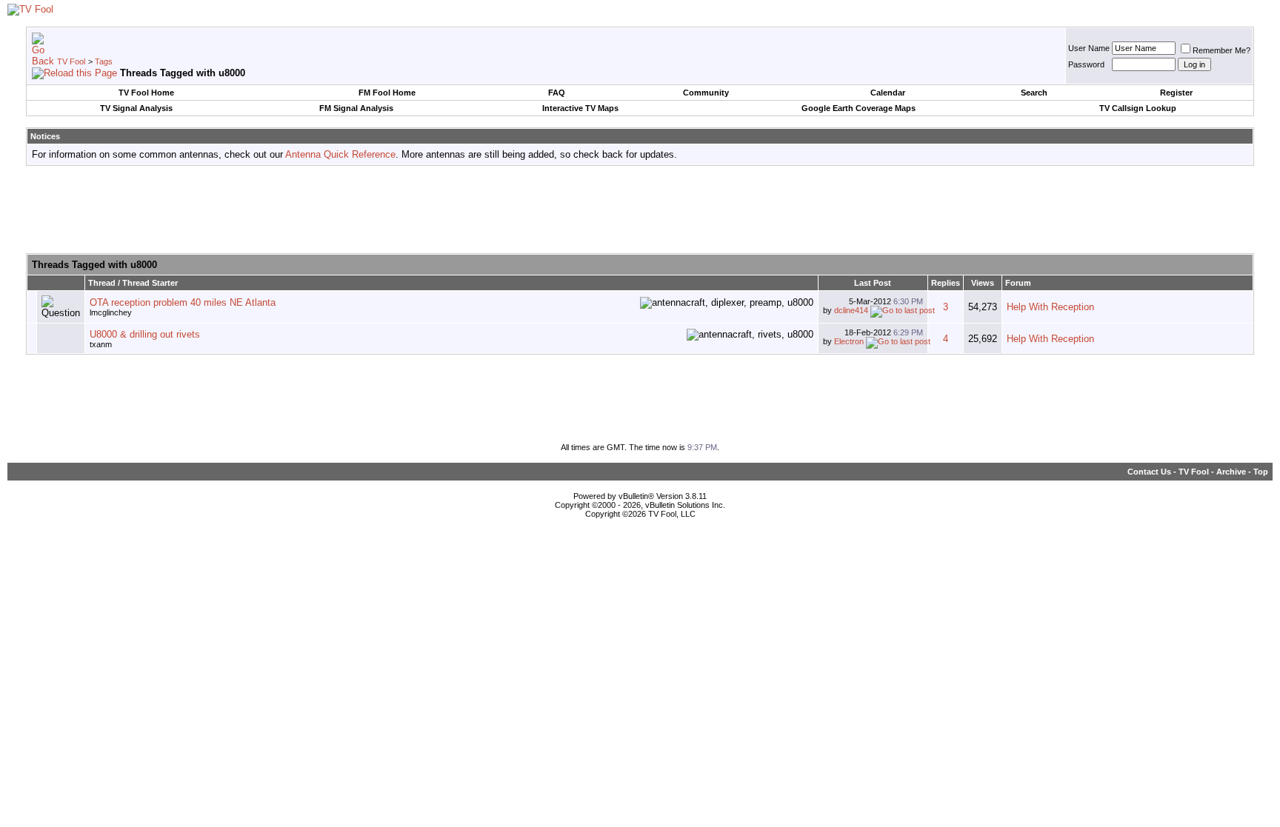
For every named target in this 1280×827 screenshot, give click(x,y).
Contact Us (1149, 471)
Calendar (887, 92)
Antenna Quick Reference (340, 154)
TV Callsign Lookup (1137, 108)
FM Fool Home (387, 92)
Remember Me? (1221, 50)
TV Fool (71, 61)
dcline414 (851, 310)
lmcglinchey (111, 312)
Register (1176, 92)
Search (1034, 92)
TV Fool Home (146, 92)
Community (706, 92)
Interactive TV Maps (580, 108)
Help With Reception (1050, 306)
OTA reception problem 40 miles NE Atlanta (183, 302)
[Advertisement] (640, 210)
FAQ (556, 92)
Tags (104, 61)
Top (1260, 471)
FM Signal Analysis (356, 108)
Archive (1231, 471)
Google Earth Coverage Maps (858, 108)
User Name (1089, 48)
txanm (101, 344)
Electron (849, 341)
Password (1086, 64)
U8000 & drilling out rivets (145, 334)
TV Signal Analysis (136, 108)
